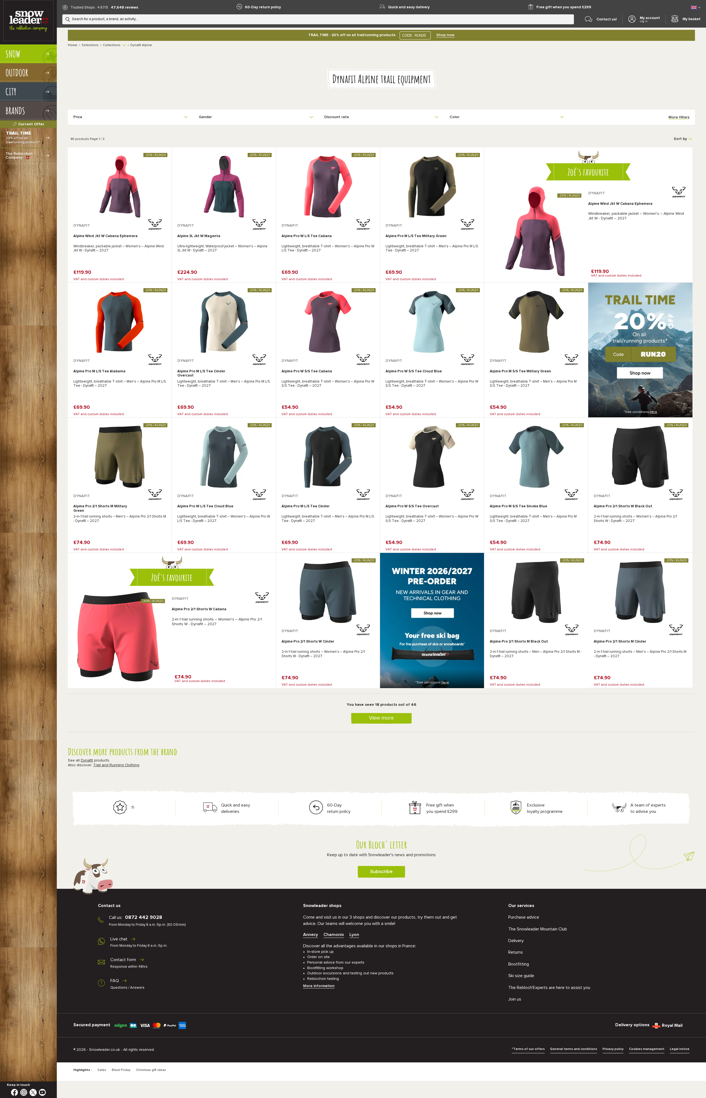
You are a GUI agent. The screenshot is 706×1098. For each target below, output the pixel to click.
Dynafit (87, 760)
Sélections (90, 45)
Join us (514, 999)
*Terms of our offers (528, 1049)
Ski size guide (521, 976)
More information (319, 986)
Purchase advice (523, 917)
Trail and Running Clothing (116, 765)
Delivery (516, 940)
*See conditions (640, 412)
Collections (112, 45)
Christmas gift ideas (151, 1070)
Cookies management (646, 1049)
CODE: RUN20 (414, 35)
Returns (515, 952)
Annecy (310, 934)
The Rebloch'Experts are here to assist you (549, 987)
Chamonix (333, 934)
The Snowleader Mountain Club (537, 929)
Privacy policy (613, 1049)
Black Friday (121, 1070)
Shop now (445, 35)
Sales (101, 1070)
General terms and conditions (573, 1049)
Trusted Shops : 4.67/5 (89, 7)
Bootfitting (518, 964)
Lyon (354, 934)
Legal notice (679, 1049)
